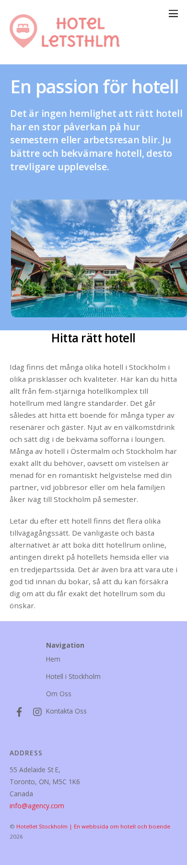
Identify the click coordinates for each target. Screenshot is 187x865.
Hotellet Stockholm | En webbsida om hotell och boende (93, 826)
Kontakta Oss (66, 710)
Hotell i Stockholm (73, 676)
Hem (53, 659)
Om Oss (58, 693)
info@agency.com (37, 805)
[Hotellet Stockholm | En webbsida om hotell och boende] (69, 52)
